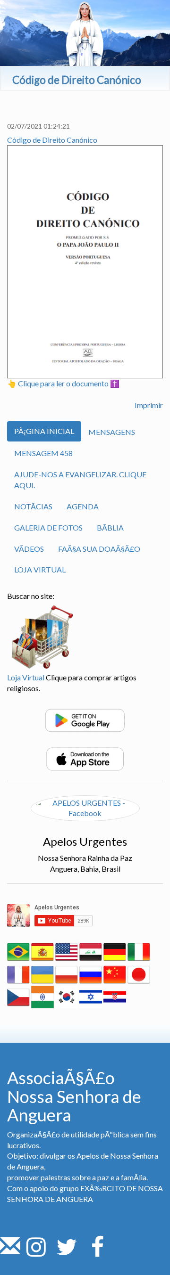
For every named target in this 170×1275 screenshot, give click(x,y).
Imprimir (149, 404)
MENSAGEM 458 (43, 453)
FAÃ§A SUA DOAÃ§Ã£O (99, 548)
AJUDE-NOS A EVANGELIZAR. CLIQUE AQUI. (80, 480)
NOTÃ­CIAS (33, 506)
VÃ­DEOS (29, 548)
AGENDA (83, 506)
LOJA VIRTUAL (40, 569)
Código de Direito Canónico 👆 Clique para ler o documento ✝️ (63, 261)
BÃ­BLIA (110, 527)
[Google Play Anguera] (85, 719)
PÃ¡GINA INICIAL (44, 430)
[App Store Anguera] (85, 757)
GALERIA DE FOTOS (48, 527)
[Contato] (10, 1252)
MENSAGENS (111, 431)
